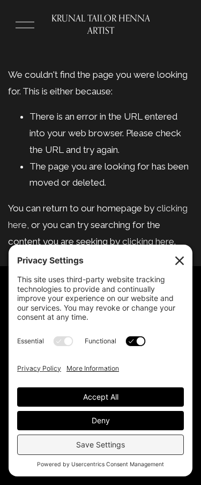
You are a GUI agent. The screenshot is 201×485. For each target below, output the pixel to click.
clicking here (148, 241)
